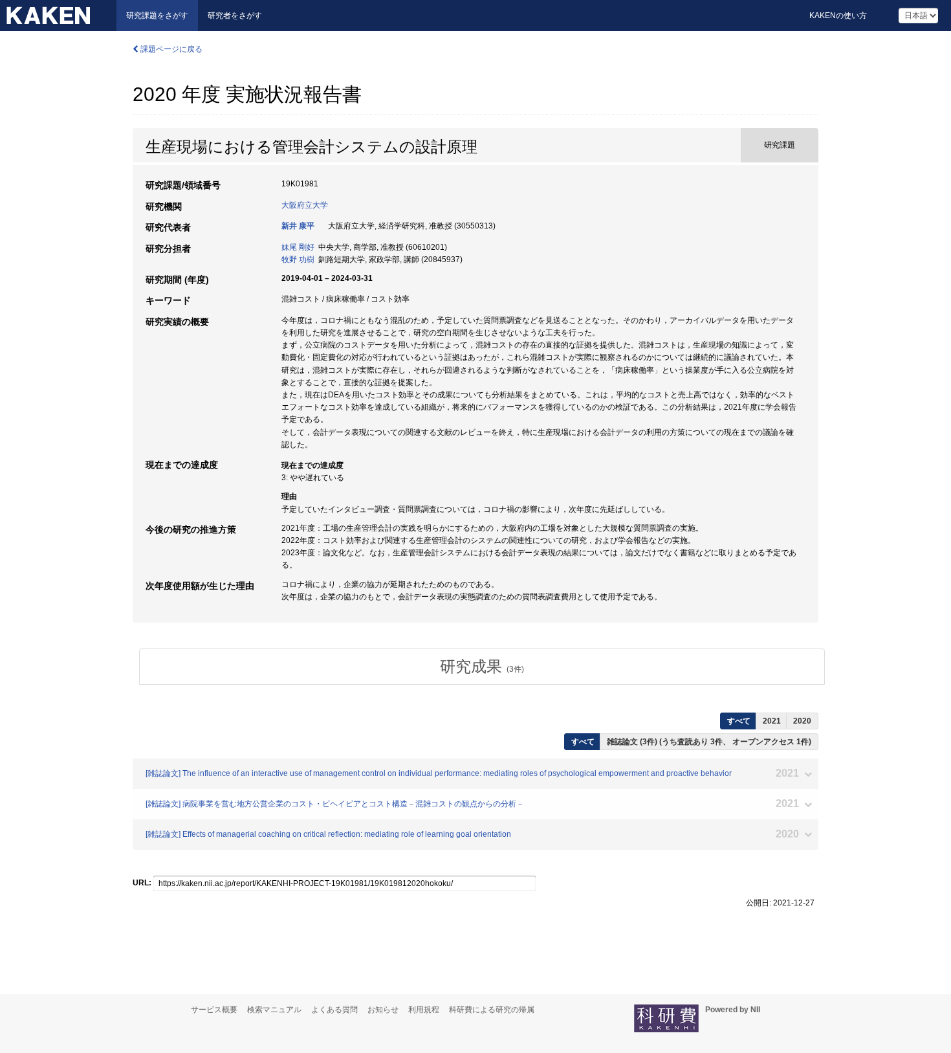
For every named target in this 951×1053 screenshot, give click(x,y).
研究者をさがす (235, 15)
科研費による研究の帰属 (491, 1009)
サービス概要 (214, 1009)
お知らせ (383, 1009)
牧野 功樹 (297, 259)
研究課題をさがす (157, 15)
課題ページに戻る (170, 49)
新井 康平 (297, 225)
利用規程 (423, 1009)
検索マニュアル (274, 1009)
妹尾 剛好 (297, 247)
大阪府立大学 (304, 205)
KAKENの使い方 (838, 15)
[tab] (482, 666)
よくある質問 (334, 1009)
